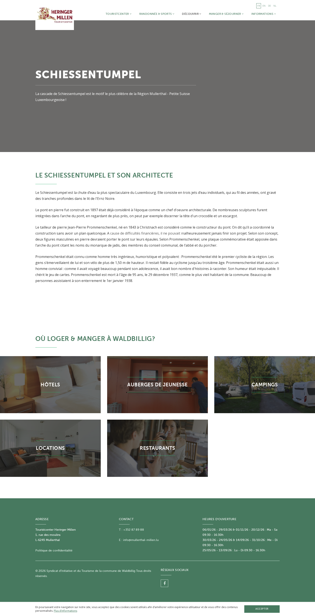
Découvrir (190, 13)
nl (274, 5)
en (264, 5)
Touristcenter (118, 13)
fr (258, 5)
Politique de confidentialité (53, 550)
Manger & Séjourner (225, 13)
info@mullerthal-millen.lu (141, 540)
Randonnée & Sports (155, 13)
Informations (262, 13)
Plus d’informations (65, 611)
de (269, 5)
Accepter (261, 609)
